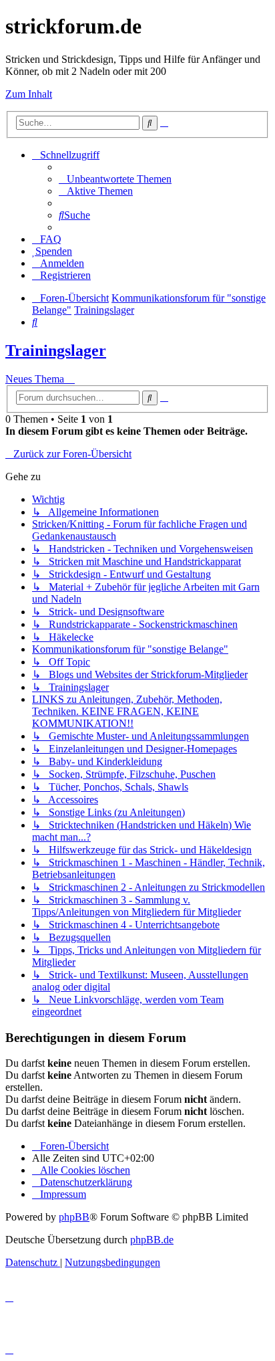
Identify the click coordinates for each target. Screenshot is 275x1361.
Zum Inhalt (28, 94)
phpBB (74, 1217)
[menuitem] (115, 179)
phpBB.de (152, 1239)
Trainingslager (55, 350)
